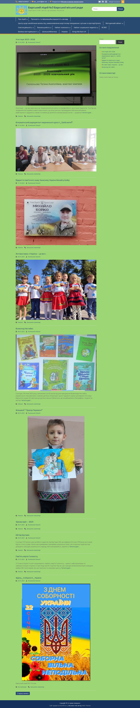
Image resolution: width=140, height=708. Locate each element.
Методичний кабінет (113, 23)
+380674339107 (23, 2)
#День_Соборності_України (28, 578)
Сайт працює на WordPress (58, 705)
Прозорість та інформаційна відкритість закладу (49, 19)
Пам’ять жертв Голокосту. (27, 556)
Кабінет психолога (62, 27)
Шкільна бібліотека (49, 32)
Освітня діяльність (25, 27)
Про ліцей (22, 19)
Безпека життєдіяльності (27, 32)
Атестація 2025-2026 (25, 39)
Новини (65, 32)
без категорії (22, 687)
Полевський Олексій (34, 42)
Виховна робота (43, 27)
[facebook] (103, 1)
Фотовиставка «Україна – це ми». (31, 254)
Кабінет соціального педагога (85, 27)
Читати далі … (87, 113)
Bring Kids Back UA (79, 32)
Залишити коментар (33, 116)
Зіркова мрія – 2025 (24, 522)
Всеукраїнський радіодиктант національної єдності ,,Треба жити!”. (44, 122)
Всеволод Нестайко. (24, 328)
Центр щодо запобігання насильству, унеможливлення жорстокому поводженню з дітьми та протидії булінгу (59, 23)
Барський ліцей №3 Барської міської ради (55, 7)
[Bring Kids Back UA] (106, 1)
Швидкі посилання (114, 2)
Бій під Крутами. (23, 535)
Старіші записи (22, 693)
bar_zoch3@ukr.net (40, 2)
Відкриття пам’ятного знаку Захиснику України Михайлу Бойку (43, 180)
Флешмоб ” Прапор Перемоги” (29, 410)
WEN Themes (86, 705)
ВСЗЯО (104, 27)
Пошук (101, 39)
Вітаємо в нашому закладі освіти (72, 2)
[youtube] (99, 1)
